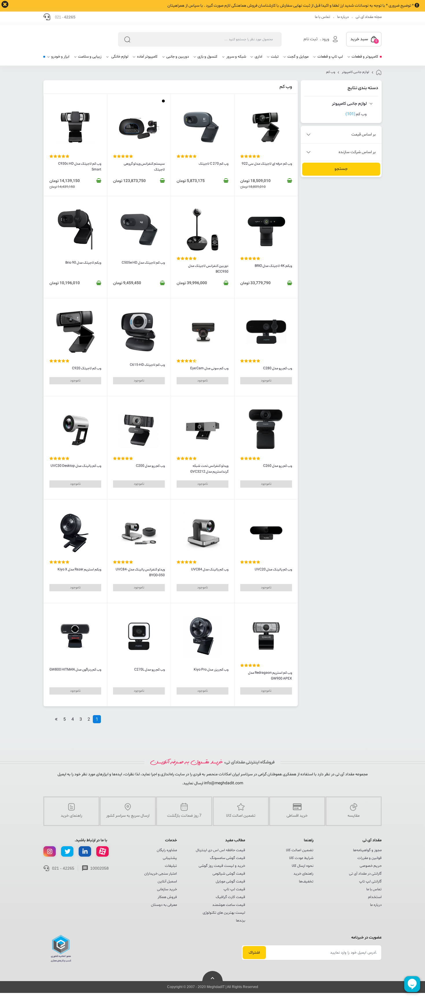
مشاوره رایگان (167, 850)
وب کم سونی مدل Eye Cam (209, 368)
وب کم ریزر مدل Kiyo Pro (211, 669)
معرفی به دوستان (164, 905)
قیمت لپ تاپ (234, 889)
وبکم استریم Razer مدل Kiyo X (79, 569)
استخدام (375, 897)
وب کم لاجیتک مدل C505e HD (143, 262)
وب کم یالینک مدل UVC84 (209, 569)
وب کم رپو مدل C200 (150, 466)
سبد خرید (363, 39)
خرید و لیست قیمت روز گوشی (222, 866)
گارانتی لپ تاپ (370, 881)
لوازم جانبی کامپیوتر (355, 72)
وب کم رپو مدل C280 (277, 368)
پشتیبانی (170, 858)
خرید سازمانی (167, 889)
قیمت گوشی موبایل (230, 881)
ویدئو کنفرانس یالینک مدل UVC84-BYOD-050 (140, 572)
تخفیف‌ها (306, 881)
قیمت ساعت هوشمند (228, 905)
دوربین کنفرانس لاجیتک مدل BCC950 (208, 269)
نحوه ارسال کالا (302, 866)
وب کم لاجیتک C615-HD (147, 365)
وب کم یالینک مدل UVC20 (273, 569)
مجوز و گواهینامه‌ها (367, 850)
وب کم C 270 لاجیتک (213, 163)
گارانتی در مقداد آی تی (365, 873)
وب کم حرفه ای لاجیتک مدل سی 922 (267, 163)
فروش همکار (167, 897)
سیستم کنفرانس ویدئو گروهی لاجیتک (144, 166)
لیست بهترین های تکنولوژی (224, 912)
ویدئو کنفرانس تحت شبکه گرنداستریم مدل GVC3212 (209, 469)
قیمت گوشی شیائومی (228, 873)
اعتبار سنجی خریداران (160, 873)
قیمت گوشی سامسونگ (227, 858)
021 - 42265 (63, 868)
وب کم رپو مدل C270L (149, 669)
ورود (325, 39)
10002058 (99, 868)
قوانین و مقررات (369, 858)
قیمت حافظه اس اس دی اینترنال (220, 850)
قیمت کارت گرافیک (230, 897)
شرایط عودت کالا (301, 858)
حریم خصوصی (371, 866)
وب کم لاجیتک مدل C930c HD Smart (79, 166)
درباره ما (343, 17)
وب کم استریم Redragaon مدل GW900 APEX (270, 676)
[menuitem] (362, 58)
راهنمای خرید (303, 873)
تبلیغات (171, 866)
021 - (65, 17)
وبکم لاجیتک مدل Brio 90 (83, 262)
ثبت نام (311, 39)
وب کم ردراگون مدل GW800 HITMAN (75, 669)
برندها (240, 920)
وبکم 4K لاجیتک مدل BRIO (273, 266)
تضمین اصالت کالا (299, 850)
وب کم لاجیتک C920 (86, 368)
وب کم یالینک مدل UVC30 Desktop (76, 466)
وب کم (330, 72)
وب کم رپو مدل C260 (277, 466)
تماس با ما (322, 17)
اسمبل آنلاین (167, 881)
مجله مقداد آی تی (369, 17)
